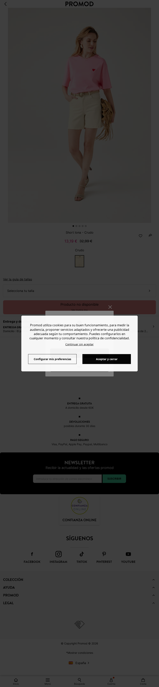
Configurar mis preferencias (52, 359)
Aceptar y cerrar (107, 359)
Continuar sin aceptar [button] (79, 344)
